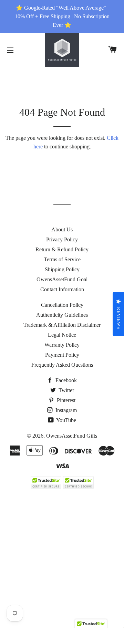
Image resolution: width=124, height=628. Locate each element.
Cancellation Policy (62, 305)
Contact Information (62, 289)
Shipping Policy (62, 269)
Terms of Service (62, 259)
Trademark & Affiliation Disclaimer (62, 325)
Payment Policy (62, 355)
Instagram (65, 410)
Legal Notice (62, 335)
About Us (62, 229)
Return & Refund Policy (62, 249)
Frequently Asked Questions (62, 365)
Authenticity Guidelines (62, 315)
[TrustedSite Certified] (45, 482)
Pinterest (65, 400)
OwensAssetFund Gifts (71, 436)
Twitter (65, 390)
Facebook (65, 380)
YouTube (65, 420)
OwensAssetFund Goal (62, 279)
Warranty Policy (62, 345)
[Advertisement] (62, 564)
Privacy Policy (62, 239)
